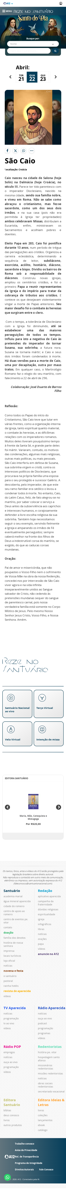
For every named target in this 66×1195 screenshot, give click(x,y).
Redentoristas (50, 1046)
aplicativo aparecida (49, 896)
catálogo (42, 1130)
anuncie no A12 (48, 954)
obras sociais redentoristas (45, 1085)
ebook (41, 1125)
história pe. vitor (47, 1052)
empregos (9, 1052)
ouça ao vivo (45, 1018)
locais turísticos (12, 955)
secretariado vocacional (51, 1091)
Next (58, 807)
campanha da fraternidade (45, 903)
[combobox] (33, 44)
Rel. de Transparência (27, 1156)
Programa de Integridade (28, 1163)
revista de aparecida (17, 991)
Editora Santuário (12, 1102)
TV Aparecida (15, 1008)
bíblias (7, 1110)
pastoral (8, 980)
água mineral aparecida (17, 901)
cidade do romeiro (14, 906)
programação (11, 1018)
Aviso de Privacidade (26, 1150)
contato (8, 927)
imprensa (9, 950)
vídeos (7, 996)
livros (7, 1120)
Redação (45, 890)
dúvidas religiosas (48, 909)
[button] (10, 77)
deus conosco (11, 1115)
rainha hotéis (11, 985)
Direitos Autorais (24, 1169)
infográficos (44, 924)
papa (41, 943)
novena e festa (13, 971)
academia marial (13, 896)
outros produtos (13, 1125)
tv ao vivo (9, 1023)
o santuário (10, 976)
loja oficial (9, 960)
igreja (41, 919)
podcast (42, 1023)
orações (42, 939)
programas (44, 1033)
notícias (8, 965)
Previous (7, 807)
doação (8, 932)
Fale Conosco (46, 1169)
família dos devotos (15, 937)
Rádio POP (12, 1046)
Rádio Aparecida (51, 1008)
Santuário (12, 890)
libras (41, 929)
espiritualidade (46, 914)
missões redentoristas (50, 1073)
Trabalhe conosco (24, 1143)
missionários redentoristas (45, 1067)
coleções (43, 1115)
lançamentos (45, 1120)
